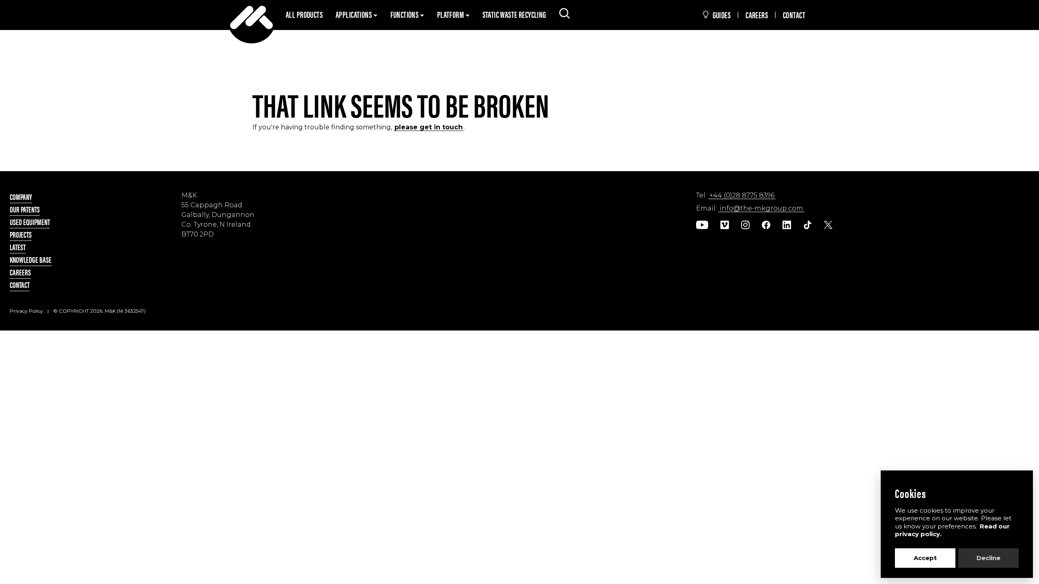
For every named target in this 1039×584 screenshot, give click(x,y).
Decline (988, 558)
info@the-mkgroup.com (761, 208)
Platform (451, 14)
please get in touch (428, 127)
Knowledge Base (31, 259)
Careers (757, 15)
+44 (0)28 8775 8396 (741, 195)
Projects (21, 234)
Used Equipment (30, 222)
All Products (304, 14)
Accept (925, 558)
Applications (354, 14)
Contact (794, 15)
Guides (721, 15)
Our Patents (25, 209)
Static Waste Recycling (514, 14)
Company (21, 196)
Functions (405, 14)
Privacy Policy (26, 311)
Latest (18, 247)
